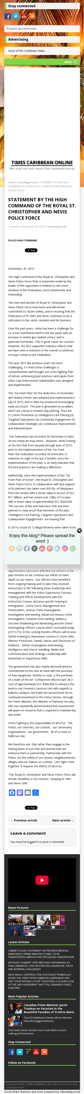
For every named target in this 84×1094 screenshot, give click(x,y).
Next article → (63, 820)
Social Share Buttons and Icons (24, 1092)
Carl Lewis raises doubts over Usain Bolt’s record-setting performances (37, 1031)
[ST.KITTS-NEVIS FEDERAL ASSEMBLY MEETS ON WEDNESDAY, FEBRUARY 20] (29, 923)
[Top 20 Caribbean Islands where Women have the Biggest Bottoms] (15, 1024)
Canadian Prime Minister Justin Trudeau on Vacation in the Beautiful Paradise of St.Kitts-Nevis (49, 1008)
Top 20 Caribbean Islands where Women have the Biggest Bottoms (48, 1019)
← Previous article (23, 820)
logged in (33, 842)
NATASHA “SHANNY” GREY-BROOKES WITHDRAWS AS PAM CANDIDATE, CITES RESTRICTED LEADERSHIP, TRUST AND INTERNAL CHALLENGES (40, 966)
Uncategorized (57, 226)
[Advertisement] (42, 109)
